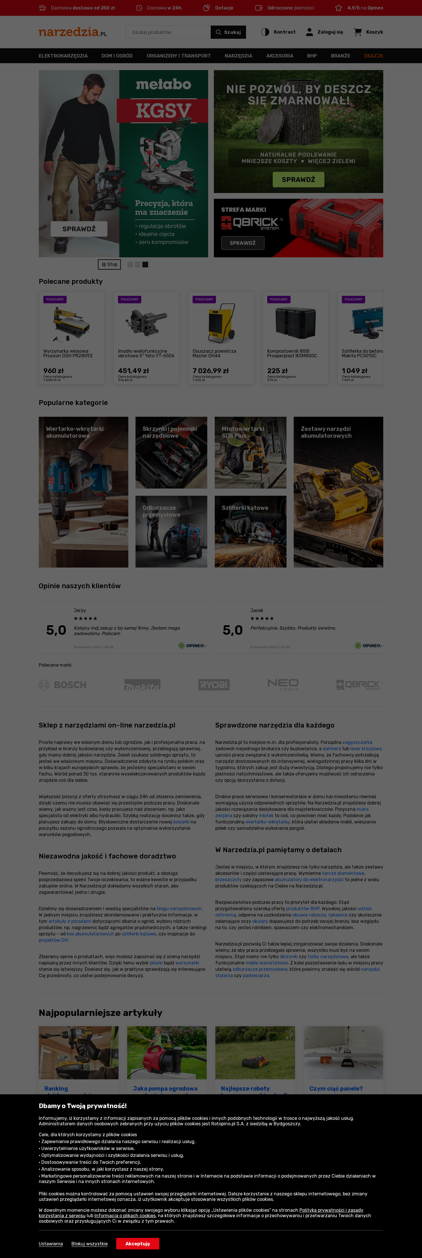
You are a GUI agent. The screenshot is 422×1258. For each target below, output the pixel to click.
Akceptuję (137, 1244)
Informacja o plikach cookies (125, 1215)
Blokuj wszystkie (89, 1244)
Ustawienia (51, 1244)
